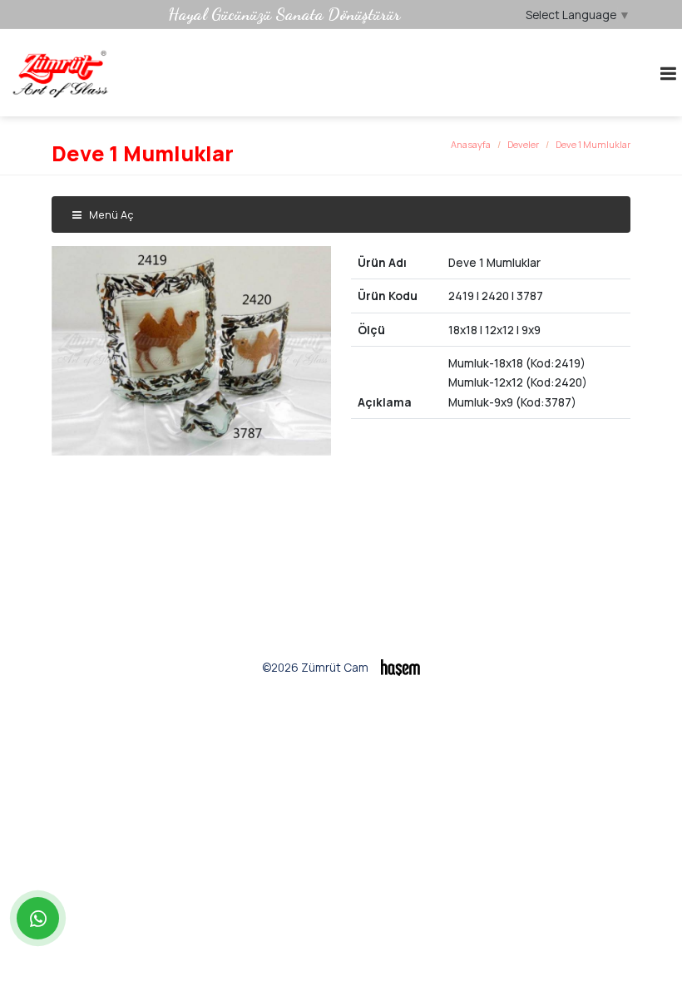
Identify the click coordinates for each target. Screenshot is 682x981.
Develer (523, 144)
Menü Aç (109, 214)
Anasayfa (471, 144)
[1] (668, 73)
